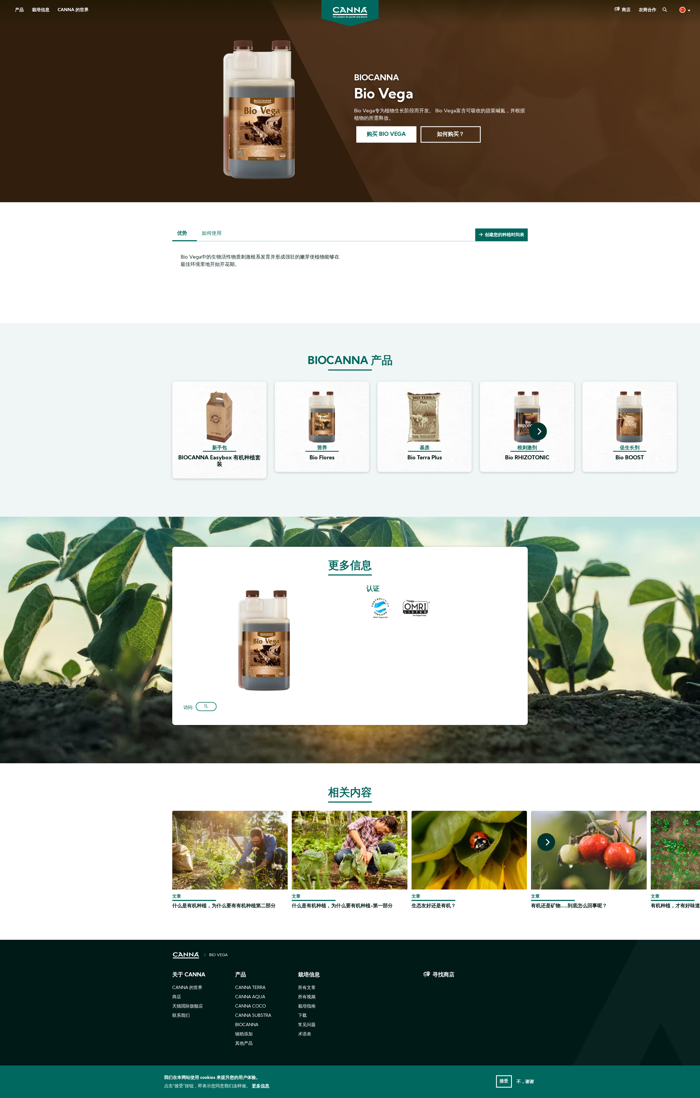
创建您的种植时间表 (504, 235)
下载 (302, 1016)
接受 (504, 1081)
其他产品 (244, 1043)
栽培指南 (307, 1006)
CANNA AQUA (250, 997)
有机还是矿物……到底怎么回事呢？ (569, 906)
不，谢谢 (525, 1081)
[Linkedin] (11, 79)
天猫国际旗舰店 (187, 1006)
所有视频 (307, 997)
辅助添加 (244, 1034)
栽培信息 (40, 10)
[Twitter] (11, 63)
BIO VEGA (218, 955)
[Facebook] (11, 48)
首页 (186, 955)
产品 (19, 10)
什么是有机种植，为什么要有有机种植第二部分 (224, 906)
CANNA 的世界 (73, 10)
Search (664, 10)
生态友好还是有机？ (434, 906)
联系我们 (181, 1016)
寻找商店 (443, 975)
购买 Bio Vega (386, 134)
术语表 (304, 1034)
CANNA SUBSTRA (253, 1016)
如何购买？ (450, 134)
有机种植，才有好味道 (675, 906)
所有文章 (307, 988)
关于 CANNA (188, 975)
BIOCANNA (246, 1025)
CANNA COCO (250, 1006)
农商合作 (647, 10)
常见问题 (307, 1025)
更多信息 (260, 1086)
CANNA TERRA (250, 988)
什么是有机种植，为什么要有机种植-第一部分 (342, 906)
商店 (626, 10)
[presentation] (538, 431)
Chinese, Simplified (684, 11)
